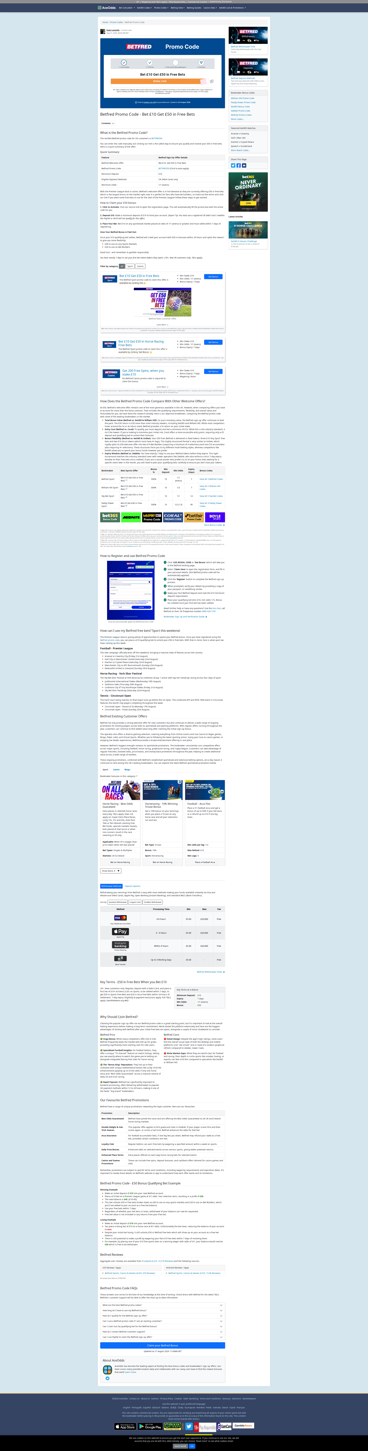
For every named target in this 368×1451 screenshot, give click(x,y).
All (122, 266)
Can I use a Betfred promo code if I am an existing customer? (132, 1321)
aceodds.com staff (150, 102)
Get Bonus (213, 276)
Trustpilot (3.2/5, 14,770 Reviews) (157, 1261)
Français (241, 1407)
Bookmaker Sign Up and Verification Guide (184, 616)
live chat (216, 608)
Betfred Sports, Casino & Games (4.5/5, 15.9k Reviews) (194, 1273)
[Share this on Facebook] (239, 165)
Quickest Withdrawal (117, 902)
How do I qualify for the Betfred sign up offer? (125, 1315)
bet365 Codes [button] (143, 7)
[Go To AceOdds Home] (107, 8)
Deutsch (156, 1407)
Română (201, 1407)
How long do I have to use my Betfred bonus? (124, 1310)
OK (192, 1446)
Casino (140, 266)
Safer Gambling (190, 1398)
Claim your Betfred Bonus (162, 1345)
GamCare (236, 1398)
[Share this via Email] (244, 165)
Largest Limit (135, 902)
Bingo (127, 769)
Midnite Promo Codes (241, 115)
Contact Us (134, 1398)
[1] (126, 480)
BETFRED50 (156, 138)
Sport (130, 266)
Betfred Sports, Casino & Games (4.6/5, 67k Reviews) (130, 1273)
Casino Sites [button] (209, 7)
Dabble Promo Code (240, 110)
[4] (126, 506)
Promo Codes (160, 7)
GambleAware (249, 1398)
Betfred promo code (109, 640)
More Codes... (237, 119)
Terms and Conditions (210, 1398)
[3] (126, 497)
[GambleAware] (243, 1428)
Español (147, 1407)
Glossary (226, 1398)
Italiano (165, 1407)
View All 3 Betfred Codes (211, 479)
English (126, 1407)
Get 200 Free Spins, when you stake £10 (143, 372)
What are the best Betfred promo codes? (122, 1305)
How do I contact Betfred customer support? (124, 1331)
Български (190, 1407)
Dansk (225, 1407)
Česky (180, 1407)
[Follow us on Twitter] (189, 1428)
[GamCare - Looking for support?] (224, 1428)
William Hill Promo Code (242, 98)
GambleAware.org (130, 546)
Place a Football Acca (205, 862)
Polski (208, 1407)
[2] (126, 489)
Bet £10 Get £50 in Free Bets (139, 276)
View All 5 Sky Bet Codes (211, 496)
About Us (145, 1398)
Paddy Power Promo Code (243, 102)
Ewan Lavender (113, 30)
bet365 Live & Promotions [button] (231, 7)
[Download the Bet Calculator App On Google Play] (150, 1428)
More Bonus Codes (213, 525)
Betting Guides (194, 7)
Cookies (178, 1398)
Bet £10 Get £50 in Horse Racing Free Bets (141, 343)
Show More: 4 (110, 870)
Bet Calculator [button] (126, 7)
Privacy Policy (166, 1398)
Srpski (232, 1407)
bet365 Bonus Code (240, 106)
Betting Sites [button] (177, 7)
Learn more (130, 1372)
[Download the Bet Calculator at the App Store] (125, 1428)
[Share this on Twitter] (233, 165)
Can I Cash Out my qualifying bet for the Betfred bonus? (130, 1326)
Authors (155, 1398)
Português (137, 1407)
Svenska (217, 1407)
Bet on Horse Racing (120, 862)
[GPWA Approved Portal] (174, 1428)
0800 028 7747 (209, 611)
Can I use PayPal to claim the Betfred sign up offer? (127, 1337)
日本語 (173, 1407)
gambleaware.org (175, 538)
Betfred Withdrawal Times (209, 971)
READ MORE (180, 1446)
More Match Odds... (240, 150)
